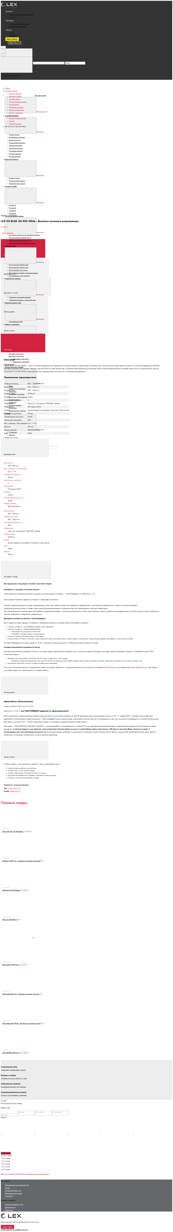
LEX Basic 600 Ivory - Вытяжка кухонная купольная (21, 861)
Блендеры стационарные (18, 397)
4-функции (12, 205)
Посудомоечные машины (18, 102)
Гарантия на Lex (10, 1207)
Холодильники (14, 104)
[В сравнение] (16, 146)
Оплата (11, 33)
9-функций (12, 213)
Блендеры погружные (17, 394)
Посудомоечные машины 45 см (20, 238)
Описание (8, 255)
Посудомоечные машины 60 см (20, 240)
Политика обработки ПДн (14, 1204)
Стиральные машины (16, 107)
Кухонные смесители (16, 354)
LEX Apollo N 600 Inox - (11, 965)
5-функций (12, 208)
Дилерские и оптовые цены (19, 24)
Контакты (12, 17)
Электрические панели (17, 184)
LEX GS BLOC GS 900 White (15, 1174)
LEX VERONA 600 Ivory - (11, 1053)
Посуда (11, 121)
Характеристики (10, 274)
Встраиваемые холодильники (19, 276)
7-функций (12, 211)
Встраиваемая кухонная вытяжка (37, 1174)
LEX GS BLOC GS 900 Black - (13, 831)
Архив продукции (11, 438)
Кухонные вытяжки (15, 94)
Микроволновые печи (16, 110)
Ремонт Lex (9, 1210)
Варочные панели (15, 96)
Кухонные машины (15, 405)
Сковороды (13, 432)
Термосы (12, 435)
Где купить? (9, 1196)
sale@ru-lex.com (15, 43)
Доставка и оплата (11, 293)
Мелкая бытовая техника (17, 118)
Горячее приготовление (17, 389)
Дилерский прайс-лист (13, 1191)
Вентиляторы (13, 115)
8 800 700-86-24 (28, 706)
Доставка (12, 36)
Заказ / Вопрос (12, 39)
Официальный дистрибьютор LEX (21, 14)
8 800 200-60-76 (14, 41)
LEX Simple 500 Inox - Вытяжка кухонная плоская (20, 994)
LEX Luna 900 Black (9, 920)
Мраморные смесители (21, 362)
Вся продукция (40, 95)
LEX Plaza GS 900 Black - (11, 890)
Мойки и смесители (16, 113)
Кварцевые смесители (21, 359)
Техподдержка (9, 311)
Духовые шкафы (11, 186)
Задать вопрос (10, 330)
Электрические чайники (17, 411)
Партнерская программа (18, 26)
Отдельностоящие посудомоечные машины (24, 235)
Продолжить (6, 1153)
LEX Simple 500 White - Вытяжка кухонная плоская (21, 1023)
